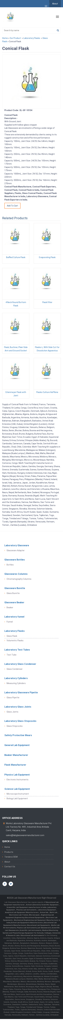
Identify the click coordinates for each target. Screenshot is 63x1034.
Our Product (15, 38)
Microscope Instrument (18, 794)
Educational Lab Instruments (32, 935)
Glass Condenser (15, 669)
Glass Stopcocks (15, 726)
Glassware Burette (14, 588)
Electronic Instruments (17, 779)
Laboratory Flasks (31, 38)
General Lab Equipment (17, 745)
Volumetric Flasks (15, 640)
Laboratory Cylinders (16, 678)
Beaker (10, 607)
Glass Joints (12, 712)
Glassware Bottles (14, 559)
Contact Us (9, 866)
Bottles (10, 565)
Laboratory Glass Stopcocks (20, 721)
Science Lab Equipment (17, 789)
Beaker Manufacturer (16, 755)
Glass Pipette (13, 697)
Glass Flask (12, 636)
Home (5, 38)
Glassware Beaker (14, 602)
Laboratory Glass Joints (17, 706)
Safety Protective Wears (18, 735)
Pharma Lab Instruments (26, 910)
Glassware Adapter (16, 550)
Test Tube (11, 655)
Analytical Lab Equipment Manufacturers (22, 912)
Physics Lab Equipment (17, 774)
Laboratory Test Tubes (17, 649)
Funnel (10, 622)
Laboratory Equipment (47, 910)
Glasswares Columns (16, 574)
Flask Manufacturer (15, 764)
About (55, 3)
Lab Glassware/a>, (44, 928)
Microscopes (34, 915)
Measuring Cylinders (16, 683)
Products (8, 852)
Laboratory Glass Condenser (20, 664)
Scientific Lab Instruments (30, 930)
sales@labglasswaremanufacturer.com (25, 835)
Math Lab (54, 912)
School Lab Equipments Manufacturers (27, 923)
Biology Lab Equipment (17, 798)
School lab (44, 912)
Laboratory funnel (14, 616)
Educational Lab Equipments (38, 925)
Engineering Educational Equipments (30, 917)
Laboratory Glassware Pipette (21, 692)
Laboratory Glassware (16, 545)
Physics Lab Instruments (27, 928)
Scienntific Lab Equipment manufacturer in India (27, 907)
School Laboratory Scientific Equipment (42, 905)
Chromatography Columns (19, 579)
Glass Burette (13, 593)
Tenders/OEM (11, 857)
